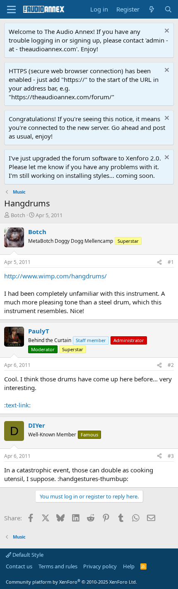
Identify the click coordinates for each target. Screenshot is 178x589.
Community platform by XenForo (71, 582)
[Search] (168, 9)
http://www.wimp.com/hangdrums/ (55, 276)
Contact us (19, 566)
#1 (171, 262)
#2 (171, 365)
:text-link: (17, 405)
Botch (18, 215)
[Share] (159, 262)
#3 (171, 456)
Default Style (27, 554)
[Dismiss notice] (165, 31)
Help (129, 566)
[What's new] (152, 9)
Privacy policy (100, 566)
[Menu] (11, 9)
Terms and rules (57, 566)
